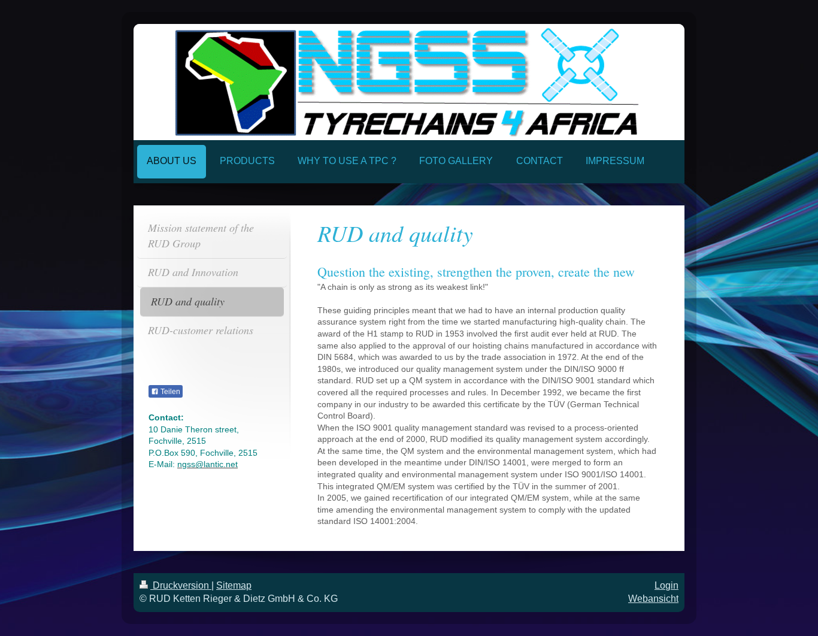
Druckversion (180, 585)
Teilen (169, 391)
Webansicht (653, 598)
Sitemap (234, 585)
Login (666, 585)
